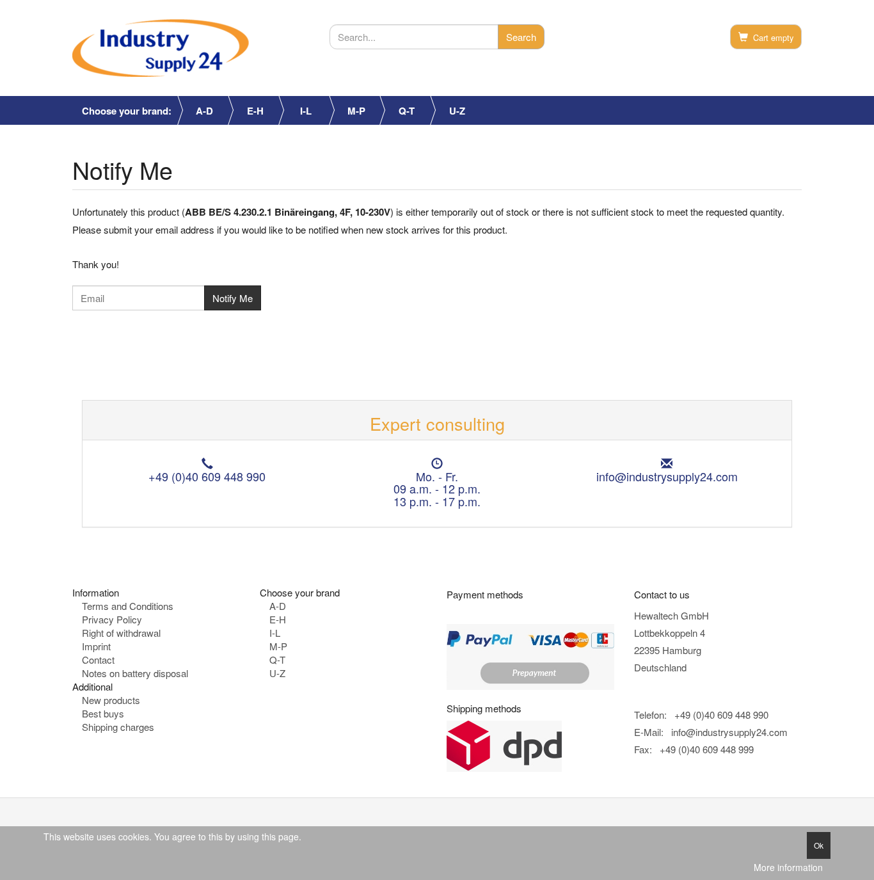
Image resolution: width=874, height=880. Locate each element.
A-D (204, 111)
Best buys (103, 713)
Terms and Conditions (127, 605)
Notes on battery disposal (135, 673)
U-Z (457, 111)
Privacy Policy (112, 619)
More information (788, 867)
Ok (818, 845)
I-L (306, 111)
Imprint (96, 646)
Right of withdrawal (121, 632)
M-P (356, 111)
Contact (98, 659)
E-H (255, 111)
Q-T (407, 111)
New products (111, 700)
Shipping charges (118, 726)
